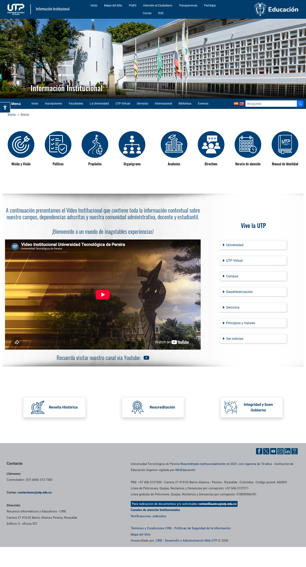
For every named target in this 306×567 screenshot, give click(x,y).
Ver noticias (234, 339)
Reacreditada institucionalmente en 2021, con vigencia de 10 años (226, 464)
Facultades (76, 103)
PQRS (132, 5)
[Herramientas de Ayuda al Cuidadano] (294, 451)
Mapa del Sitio (113, 5)
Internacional (163, 103)
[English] (241, 104)
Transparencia (188, 5)
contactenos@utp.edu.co (34, 492)
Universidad (234, 245)
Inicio (94, 5)
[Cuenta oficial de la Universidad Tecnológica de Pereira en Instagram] (280, 451)
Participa (210, 5)
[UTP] (16, 9)
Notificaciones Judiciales (148, 516)
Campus (231, 276)
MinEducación (185, 470)
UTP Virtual (123, 103)
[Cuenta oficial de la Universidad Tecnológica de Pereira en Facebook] (259, 451)
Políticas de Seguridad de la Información (202, 528)
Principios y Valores (240, 323)
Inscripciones (53, 103)
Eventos (203, 103)
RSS (160, 13)
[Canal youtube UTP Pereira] (145, 358)
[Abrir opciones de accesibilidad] (5, 107)
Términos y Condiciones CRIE (151, 528)
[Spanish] (236, 104)
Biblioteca (185, 103)
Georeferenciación (239, 292)
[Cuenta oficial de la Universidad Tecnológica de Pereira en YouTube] (273, 451)
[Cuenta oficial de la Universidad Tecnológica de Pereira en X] (266, 451)
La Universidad (99, 103)
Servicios (142, 103)
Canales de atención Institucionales (155, 510)
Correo (147, 13)
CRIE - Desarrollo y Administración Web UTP (186, 540)
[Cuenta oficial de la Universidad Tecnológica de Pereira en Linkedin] (287, 451)
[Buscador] (300, 103)
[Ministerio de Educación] (266, 9)
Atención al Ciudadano (157, 5)
